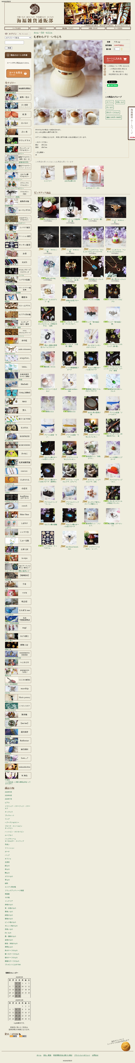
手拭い (7, 844)
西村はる (8, 675)
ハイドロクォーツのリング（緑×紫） (114, 345)
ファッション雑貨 (11, 240)
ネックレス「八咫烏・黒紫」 (71, 345)
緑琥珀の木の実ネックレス (115, 390)
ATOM (22, 1036)
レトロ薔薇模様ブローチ (72, 368)
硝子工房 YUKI (10, 423)
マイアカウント (17, 34)
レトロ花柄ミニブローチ (116, 458)
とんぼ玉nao (9, 614)
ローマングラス (10, 214)
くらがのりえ (9, 484)
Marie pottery (9, 701)
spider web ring (50, 278)
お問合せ (93, 28)
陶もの (7, 873)
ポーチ (7, 852)
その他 (7, 897)
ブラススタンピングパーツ (14, 336)
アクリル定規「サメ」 (50, 436)
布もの (7, 869)
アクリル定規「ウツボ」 (72, 436)
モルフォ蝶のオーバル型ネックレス (49, 458)
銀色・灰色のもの (11, 943)
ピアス (7, 803)
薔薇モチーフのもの (12, 961)
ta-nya (7, 562)
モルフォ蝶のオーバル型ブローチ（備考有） (47, 480)
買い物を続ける (118, 71)
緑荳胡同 (8, 753)
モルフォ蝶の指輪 (50, 524)
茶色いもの (9, 929)
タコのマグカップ (50, 219)
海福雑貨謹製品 (10, 92)
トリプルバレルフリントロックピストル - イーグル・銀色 (113, 369)
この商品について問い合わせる (118, 66)
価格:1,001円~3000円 (114, 117)
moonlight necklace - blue (71, 390)
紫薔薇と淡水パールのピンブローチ (93, 390)
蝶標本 (7, 301)
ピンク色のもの (10, 922)
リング (7, 819)
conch (7, 510)
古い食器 (8, 110)
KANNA (8, 432)
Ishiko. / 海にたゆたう (12, 371)
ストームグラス (10, 310)
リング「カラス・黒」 (95, 219)
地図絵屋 (8, 580)
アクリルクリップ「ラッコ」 (50, 503)
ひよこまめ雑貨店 (11, 684)
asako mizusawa (10, 353)
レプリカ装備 (9, 284)
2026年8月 (8, 795)
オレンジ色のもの (11, 926)
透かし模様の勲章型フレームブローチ (49, 346)
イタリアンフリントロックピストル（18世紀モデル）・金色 (47, 324)
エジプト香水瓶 (10, 319)
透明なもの (9, 947)
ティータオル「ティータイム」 (50, 547)
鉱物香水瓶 (9, 206)
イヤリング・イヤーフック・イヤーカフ (17, 807)
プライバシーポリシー (82, 1055)
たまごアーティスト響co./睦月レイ (17, 571)
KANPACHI (9, 440)
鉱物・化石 (9, 101)
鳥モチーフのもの (11, 950)
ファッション (9, 848)
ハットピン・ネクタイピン (14, 832)
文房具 (7, 266)
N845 (6, 406)
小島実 (7, 493)
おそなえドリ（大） (93, 188)
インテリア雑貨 (10, 232)
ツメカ (7, 597)
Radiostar (8, 745)
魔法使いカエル (49, 367)
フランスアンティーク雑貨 (14, 890)
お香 (6, 258)
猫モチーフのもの (11, 957)
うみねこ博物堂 (10, 397)
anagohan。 (8, 362)
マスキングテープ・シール (14, 275)
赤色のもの (9, 905)
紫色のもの (9, 919)
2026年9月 (8, 792)
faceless (7, 771)
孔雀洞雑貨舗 (9, 466)
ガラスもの (9, 876)
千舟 (6, 588)
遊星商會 (8, 736)
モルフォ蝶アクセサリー (13, 179)
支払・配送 (47, 1055)
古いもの (8, 127)
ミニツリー (48, 181)
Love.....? (8, 762)
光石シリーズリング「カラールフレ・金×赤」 (71, 279)
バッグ (7, 855)
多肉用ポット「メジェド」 (93, 524)
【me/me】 (8, 727)
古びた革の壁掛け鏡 (94, 413)
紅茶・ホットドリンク (13, 119)
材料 (6, 883)
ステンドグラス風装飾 (13, 292)
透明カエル (50, 411)
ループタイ (9, 835)
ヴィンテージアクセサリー (14, 153)
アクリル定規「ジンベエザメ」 (115, 413)
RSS (13, 1036)
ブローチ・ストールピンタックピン (13, 827)
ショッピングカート (118, 28)
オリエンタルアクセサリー (14, 188)
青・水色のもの (10, 908)
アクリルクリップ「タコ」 (116, 480)
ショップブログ (67, 28)
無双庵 (7, 719)
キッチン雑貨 (9, 249)
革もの (7, 880)
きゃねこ (8, 458)
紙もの (7, 866)
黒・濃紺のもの (10, 936)
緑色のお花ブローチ (72, 301)
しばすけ (8, 527)
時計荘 (7, 606)
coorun (7, 475)
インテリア (9, 901)
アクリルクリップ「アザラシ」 (72, 503)
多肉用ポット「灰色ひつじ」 (93, 457)
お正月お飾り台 (70, 181)
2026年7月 (8, 799)
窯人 (6, 414)
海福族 (7, 894)
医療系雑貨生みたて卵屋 (13, 379)
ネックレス (9, 812)
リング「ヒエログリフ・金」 (50, 300)
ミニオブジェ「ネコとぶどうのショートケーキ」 (93, 251)
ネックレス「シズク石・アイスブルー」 (70, 323)
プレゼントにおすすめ (13, 964)
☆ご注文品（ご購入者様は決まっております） (18, 783)
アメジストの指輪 (93, 299)
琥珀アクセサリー (11, 171)
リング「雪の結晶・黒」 (93, 323)
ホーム (16, 28)
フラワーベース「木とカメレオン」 (92, 436)
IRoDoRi (8, 388)
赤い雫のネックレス (119, 279)
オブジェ (8, 859)
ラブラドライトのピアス (115, 300)
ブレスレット (9, 815)
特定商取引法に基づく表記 (118, 74)
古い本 (7, 136)
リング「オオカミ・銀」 (51, 251)
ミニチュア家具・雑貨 (13, 327)
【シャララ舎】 (10, 536)
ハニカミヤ (9, 667)
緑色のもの (9, 915)
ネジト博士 (9, 640)
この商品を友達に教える (118, 69)
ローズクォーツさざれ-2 (50, 390)
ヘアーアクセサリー (12, 822)
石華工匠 (8, 553)
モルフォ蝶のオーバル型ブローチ (93, 368)
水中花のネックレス (96, 279)
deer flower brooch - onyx (72, 548)
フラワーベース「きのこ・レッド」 (92, 548)
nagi (6, 632)
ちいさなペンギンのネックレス (93, 346)
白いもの (8, 933)
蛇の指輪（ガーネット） (115, 524)
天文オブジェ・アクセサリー (15, 223)
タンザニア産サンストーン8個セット (93, 503)
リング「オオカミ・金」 (119, 221)
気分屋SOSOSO (10, 449)
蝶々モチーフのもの (12, 954)
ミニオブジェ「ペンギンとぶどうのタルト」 (116, 251)
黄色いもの (9, 911)
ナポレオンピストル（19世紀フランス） (114, 502)
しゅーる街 (9, 545)
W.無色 (7, 780)
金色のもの (9, 940)
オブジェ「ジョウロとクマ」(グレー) (71, 480)
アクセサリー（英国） (13, 197)
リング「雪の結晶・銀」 (115, 323)
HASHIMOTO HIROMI (13, 658)
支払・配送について (42, 28)
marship (7, 693)
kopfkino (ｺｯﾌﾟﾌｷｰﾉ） (12, 501)
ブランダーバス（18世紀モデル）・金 (114, 435)
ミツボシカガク (10, 710)
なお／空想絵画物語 (12, 623)
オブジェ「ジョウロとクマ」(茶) (93, 480)
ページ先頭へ (125, 1047)
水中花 (7, 345)
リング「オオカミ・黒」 (74, 251)
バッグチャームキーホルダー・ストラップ (14, 840)
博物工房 (8, 649)
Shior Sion (8, 519)
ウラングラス (9, 145)
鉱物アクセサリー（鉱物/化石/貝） (17, 162)
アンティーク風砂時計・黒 (73, 220)
